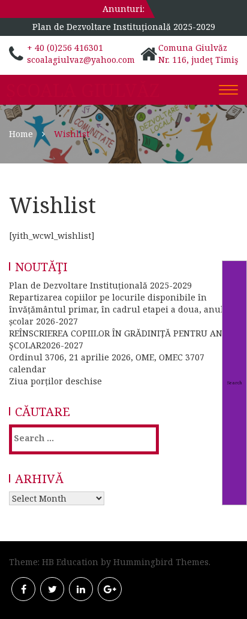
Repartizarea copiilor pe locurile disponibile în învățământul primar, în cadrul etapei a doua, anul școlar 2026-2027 (116, 309)
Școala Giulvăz (82, 90)
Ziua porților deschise (55, 381)
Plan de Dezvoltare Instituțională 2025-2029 (123, 26)
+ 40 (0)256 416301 (65, 47)
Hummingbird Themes (161, 562)
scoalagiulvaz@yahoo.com (81, 59)
